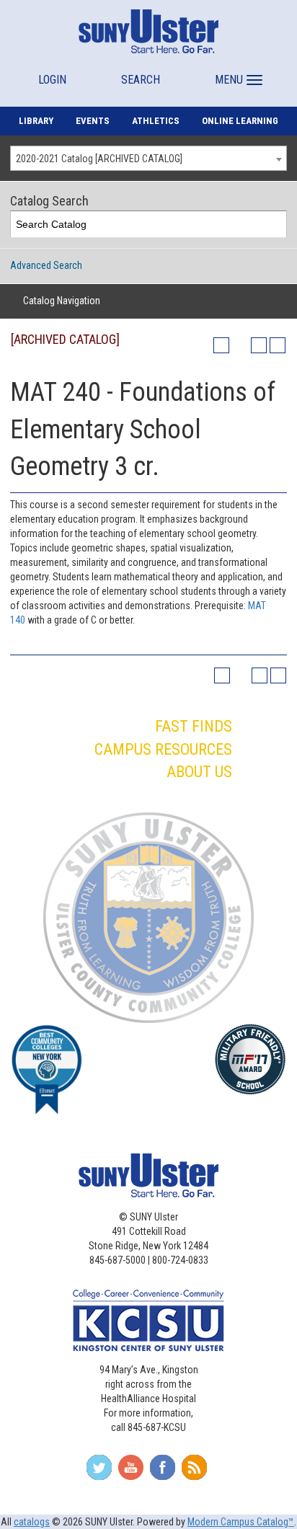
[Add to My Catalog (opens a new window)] (221, 345)
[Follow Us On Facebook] (162, 1472)
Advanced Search (46, 265)
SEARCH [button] (140, 80)
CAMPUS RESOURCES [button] (163, 749)
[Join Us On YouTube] (131, 1472)
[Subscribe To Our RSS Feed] (194, 1472)
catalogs (32, 1522)
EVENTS (93, 120)
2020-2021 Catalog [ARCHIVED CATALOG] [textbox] (99, 158)
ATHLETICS (155, 120)
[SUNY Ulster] (148, 31)
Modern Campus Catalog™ (240, 1522)
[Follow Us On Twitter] (99, 1472)
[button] (237, 73)
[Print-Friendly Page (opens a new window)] (259, 345)
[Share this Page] (240, 345)
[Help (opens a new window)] (277, 345)
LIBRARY (36, 120)
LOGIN (52, 80)
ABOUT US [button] (199, 772)
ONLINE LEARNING (240, 120)
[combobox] (148, 158)
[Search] (273, 224)
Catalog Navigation (61, 300)
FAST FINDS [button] (193, 726)
